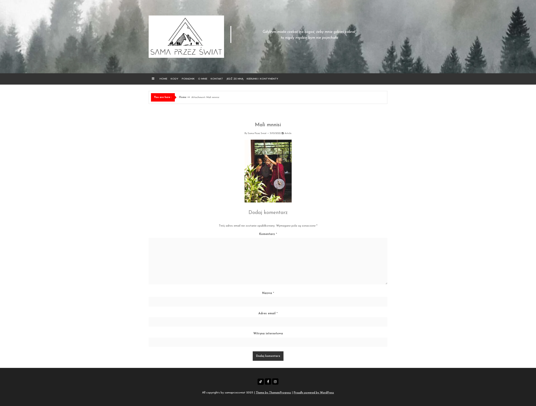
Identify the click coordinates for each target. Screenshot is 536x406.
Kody (174, 79)
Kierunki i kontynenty (262, 79)
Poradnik (188, 79)
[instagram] (275, 381)
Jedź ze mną (234, 79)
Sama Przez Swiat (257, 133)
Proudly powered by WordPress (314, 392)
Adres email (268, 313)
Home (163, 79)
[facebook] (268, 381)
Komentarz (268, 234)
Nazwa (268, 293)
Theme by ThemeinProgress (273, 392)
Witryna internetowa (268, 333)
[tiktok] (261, 382)
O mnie (202, 79)
